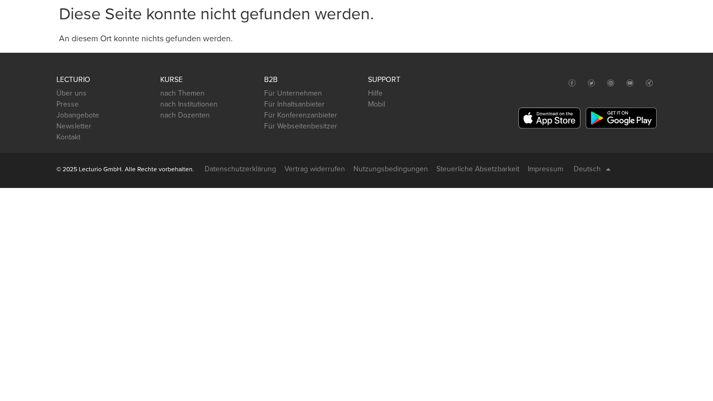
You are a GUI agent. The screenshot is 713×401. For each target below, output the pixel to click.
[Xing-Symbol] (650, 83)
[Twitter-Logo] (592, 83)
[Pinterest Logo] (611, 83)
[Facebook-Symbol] (572, 83)
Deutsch (587, 168)
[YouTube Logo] (630, 83)
